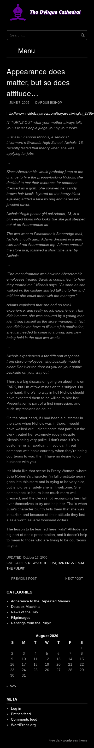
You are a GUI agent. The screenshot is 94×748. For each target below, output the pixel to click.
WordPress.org (23, 725)
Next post (74, 578)
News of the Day (42, 563)
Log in (16, 708)
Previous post (24, 578)
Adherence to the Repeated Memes (40, 601)
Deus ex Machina (25, 606)
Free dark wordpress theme (68, 740)
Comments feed (24, 719)
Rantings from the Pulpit (31, 623)
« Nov (11, 686)
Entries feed (21, 714)
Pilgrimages (20, 617)
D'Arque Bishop (48, 102)
